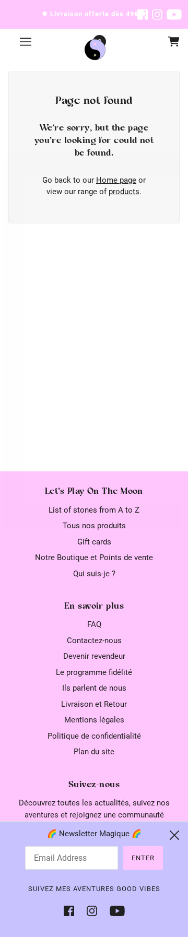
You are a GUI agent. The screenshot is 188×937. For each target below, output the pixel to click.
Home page (116, 180)
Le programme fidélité (94, 672)
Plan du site (94, 751)
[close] (174, 835)
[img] (142, 14)
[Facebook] (72, 910)
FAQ (94, 624)
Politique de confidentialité (94, 736)
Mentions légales (94, 720)
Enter (143, 858)
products (124, 191)
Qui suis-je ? (94, 573)
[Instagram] (91, 910)
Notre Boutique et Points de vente (94, 557)
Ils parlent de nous (94, 688)
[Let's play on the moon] (95, 49)
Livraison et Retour (94, 704)
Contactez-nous (94, 640)
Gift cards (94, 542)
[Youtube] (114, 910)
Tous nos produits (94, 525)
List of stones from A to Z (94, 510)
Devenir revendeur (94, 656)
